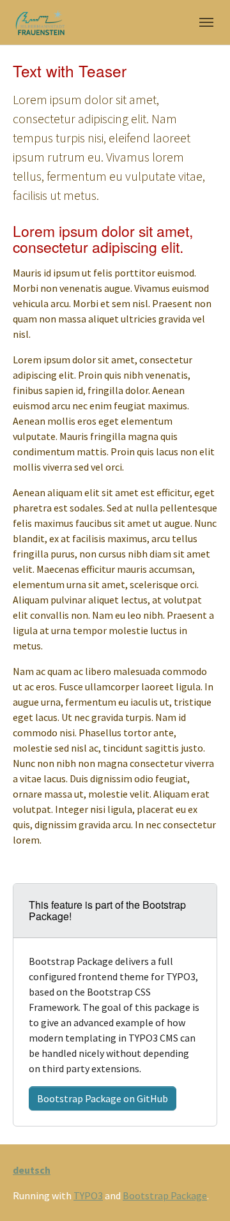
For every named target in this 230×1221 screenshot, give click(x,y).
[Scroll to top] (202, 1193)
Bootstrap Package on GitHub (102, 1098)
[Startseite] (39, 22)
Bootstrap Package (165, 1195)
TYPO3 (88, 1195)
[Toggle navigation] (206, 22)
